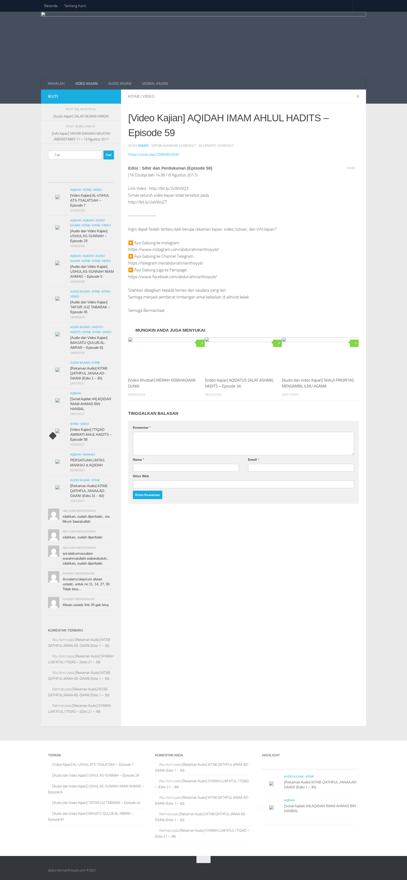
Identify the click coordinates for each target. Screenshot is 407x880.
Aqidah (75, 189)
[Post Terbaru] (56, 178)
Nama (138, 459)
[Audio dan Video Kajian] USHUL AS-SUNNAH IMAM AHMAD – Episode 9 (92, 271)
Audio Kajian (80, 291)
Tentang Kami (75, 6)
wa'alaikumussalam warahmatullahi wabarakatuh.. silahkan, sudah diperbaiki (85, 558)
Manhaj (89, 454)
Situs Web (141, 476)
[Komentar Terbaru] (89, 178)
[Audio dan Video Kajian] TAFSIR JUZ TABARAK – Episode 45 (90, 307)
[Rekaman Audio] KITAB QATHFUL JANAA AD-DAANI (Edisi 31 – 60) (88, 491)
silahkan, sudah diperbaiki (82, 537)
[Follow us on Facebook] (96, 96)
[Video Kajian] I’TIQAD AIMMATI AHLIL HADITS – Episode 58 (91, 434)
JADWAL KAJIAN (155, 83)
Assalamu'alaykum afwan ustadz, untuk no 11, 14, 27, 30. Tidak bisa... (86, 584)
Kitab (134, 96)
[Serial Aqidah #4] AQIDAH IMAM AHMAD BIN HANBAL (90, 404)
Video (148, 96)
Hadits (97, 327)
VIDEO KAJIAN (86, 83)
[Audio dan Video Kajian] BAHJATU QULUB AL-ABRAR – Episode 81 (88, 343)
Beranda (50, 6)
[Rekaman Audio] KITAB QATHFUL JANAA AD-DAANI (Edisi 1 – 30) (88, 373)
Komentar (142, 427)
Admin (143, 145)
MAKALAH (56, 83)
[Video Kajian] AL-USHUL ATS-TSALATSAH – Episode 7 (89, 200)
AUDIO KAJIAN (119, 83)
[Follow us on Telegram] (103, 96)
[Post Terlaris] (73, 178)
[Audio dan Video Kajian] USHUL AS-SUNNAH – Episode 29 (88, 236)
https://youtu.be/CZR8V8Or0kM (153, 154)
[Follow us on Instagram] (111, 96)
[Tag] (106, 178)
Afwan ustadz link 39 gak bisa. (86, 605)
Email (253, 459)
